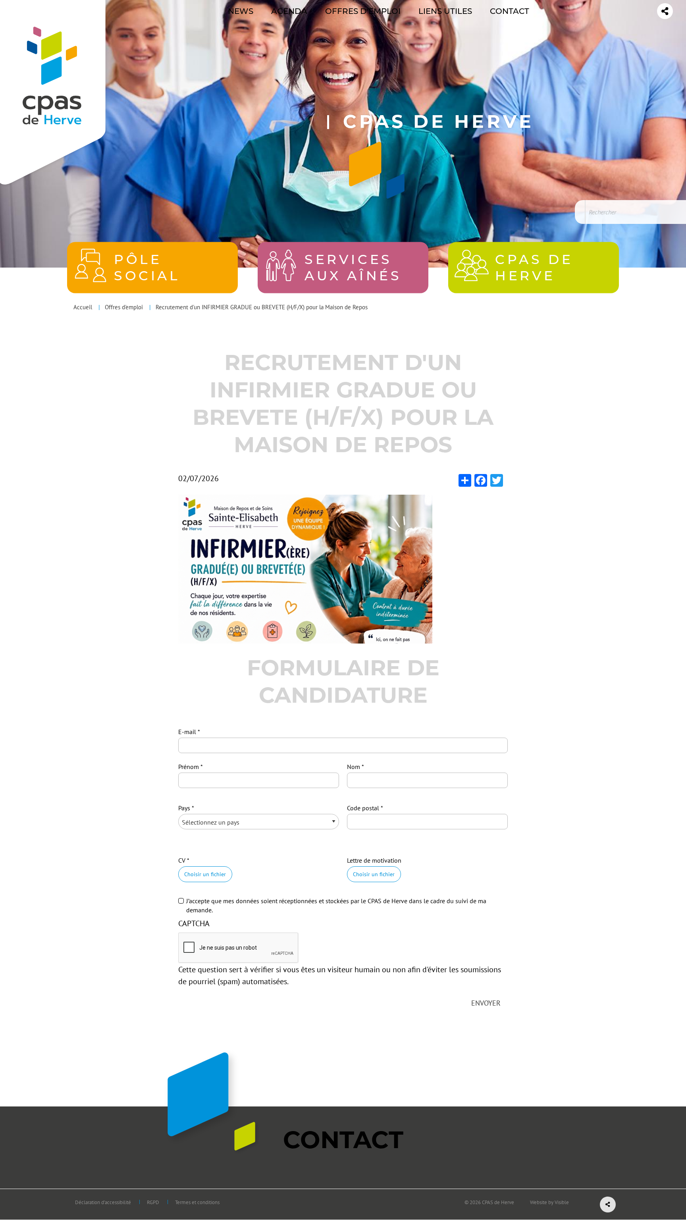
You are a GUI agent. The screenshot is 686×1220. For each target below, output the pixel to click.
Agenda (289, 11)
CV (181, 860)
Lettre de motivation (374, 860)
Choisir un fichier (205, 874)
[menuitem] (240, 11)
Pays (184, 808)
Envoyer (486, 1003)
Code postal (363, 808)
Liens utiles (445, 11)
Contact (509, 11)
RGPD (153, 1202)
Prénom (188, 767)
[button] (305, 568)
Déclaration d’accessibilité (103, 1202)
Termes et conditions (197, 1202)
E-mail (187, 732)
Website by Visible (549, 1202)
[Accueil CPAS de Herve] (52, 67)
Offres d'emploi (363, 11)
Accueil (82, 307)
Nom (353, 767)
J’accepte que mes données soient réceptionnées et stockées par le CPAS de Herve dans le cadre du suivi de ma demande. (336, 905)
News (240, 11)
